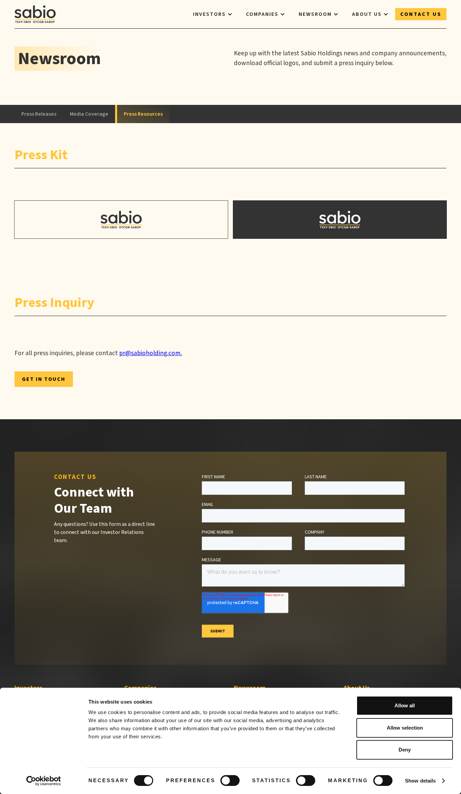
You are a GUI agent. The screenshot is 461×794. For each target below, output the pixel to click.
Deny (405, 750)
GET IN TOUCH (43, 379)
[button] (212, 14)
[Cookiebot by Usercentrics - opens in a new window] (43, 781)
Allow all (405, 705)
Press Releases (38, 114)
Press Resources (143, 114)
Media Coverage (89, 114)
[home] (35, 14)
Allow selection (405, 728)
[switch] (230, 780)
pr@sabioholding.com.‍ (150, 353)
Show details (420, 781)
